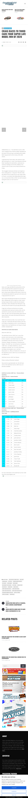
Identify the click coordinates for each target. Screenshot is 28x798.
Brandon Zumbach (17, 285)
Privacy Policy (19, 797)
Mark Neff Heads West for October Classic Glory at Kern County (14, 637)
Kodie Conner (15, 583)
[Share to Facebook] (19, 42)
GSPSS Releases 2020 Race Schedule (7, 10)
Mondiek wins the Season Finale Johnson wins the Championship (14, 657)
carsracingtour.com (10, 474)
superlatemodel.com (12, 363)
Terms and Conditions (11, 797)
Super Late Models (5, 594)
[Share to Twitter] (21, 42)
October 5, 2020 (8, 42)
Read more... (19, 768)
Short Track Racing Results (17, 590)
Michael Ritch (19, 585)
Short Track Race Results (6, 588)
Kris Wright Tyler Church (6, 585)
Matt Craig (14, 585)
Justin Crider (9, 583)
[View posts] (3, 28)
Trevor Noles (12, 594)
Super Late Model (7, 28)
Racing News (10, 586)
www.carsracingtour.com (9, 349)
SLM (3, 12)
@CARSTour (15, 345)
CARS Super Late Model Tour (14, 579)
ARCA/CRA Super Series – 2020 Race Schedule (20, 10)
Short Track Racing (15, 588)
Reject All (14, 795)
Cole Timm (10, 581)
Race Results (4, 586)
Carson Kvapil (4, 581)
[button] (4, 130)
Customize (14, 791)
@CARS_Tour (11, 347)
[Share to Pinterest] (25, 42)
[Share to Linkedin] (23, 42)
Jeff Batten (4, 583)
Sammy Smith (15, 586)
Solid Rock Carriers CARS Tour (7, 592)
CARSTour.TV (6, 354)
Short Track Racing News (6, 590)
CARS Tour (4, 345)
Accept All (14, 787)
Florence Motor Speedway (17, 581)
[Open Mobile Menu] (25, 3)
